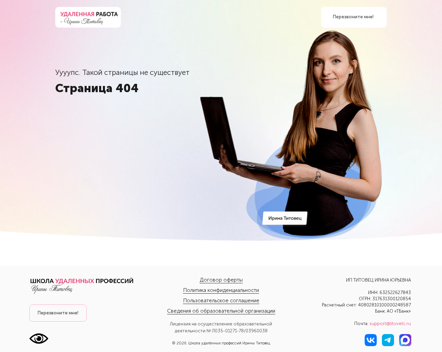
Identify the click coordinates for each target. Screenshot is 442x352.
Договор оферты (221, 280)
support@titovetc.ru (390, 323)
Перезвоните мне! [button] (353, 16)
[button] (58, 313)
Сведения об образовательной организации (221, 311)
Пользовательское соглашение (221, 300)
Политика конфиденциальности (221, 290)
